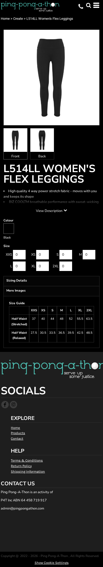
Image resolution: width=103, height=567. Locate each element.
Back (42, 156)
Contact (17, 438)
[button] (88, 5)
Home (5, 19)
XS (33, 254)
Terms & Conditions (27, 460)
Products (18, 433)
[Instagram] (13, 404)
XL (33, 266)
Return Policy (21, 466)
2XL (56, 266)
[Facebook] (5, 404)
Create (18, 19)
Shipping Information (28, 471)
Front (15, 156)
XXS (9, 254)
